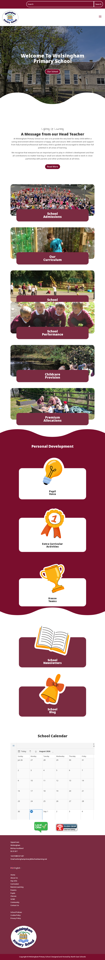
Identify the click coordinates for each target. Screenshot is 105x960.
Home (12, 875)
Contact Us (14, 905)
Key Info (13, 881)
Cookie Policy (15, 915)
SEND (12, 899)
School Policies (16, 912)
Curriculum (14, 884)
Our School (52, 71)
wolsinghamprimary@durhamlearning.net (31, 859)
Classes (13, 896)
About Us (14, 878)
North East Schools (78, 957)
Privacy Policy (15, 918)
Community (14, 902)
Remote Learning (16, 887)
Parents (13, 890)
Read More (52, 166)
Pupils (12, 893)
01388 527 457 (18, 856)
